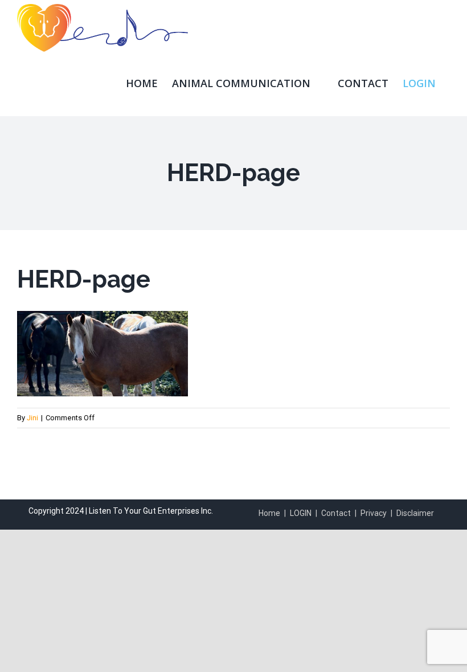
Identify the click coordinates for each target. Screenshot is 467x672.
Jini (32, 417)
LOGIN (301, 513)
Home (269, 513)
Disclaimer (415, 513)
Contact (336, 513)
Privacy (374, 513)
